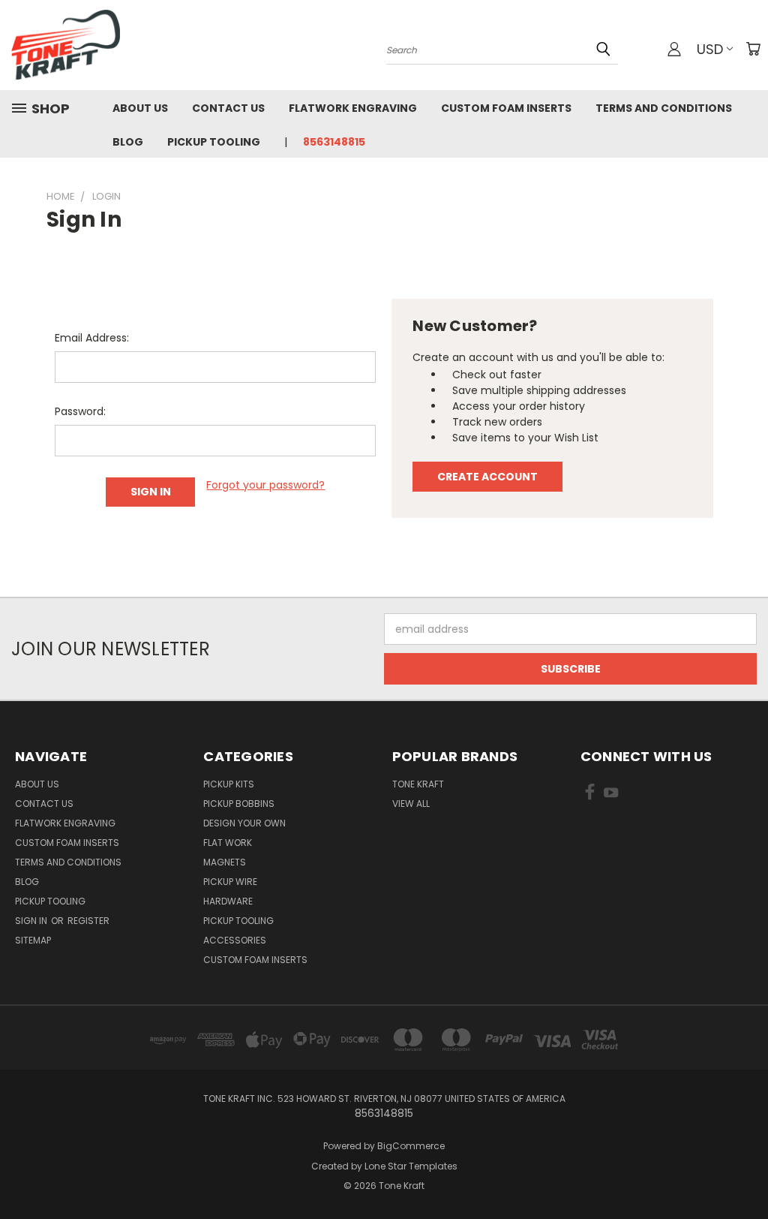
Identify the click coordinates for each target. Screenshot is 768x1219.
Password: (80, 411)
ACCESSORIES (234, 940)
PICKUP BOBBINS (238, 803)
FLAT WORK (227, 842)
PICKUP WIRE (230, 881)
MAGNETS (224, 862)
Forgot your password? (265, 484)
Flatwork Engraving (353, 108)
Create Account (487, 476)
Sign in (32, 920)
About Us (140, 108)
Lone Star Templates (411, 1166)
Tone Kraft (418, 784)
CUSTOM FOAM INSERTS (255, 959)
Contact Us (228, 108)
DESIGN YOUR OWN (244, 823)
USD (710, 49)
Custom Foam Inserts (506, 108)
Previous (745, 1172)
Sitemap (33, 940)
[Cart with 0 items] (753, 48)
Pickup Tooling (213, 141)
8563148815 (334, 141)
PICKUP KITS (228, 784)
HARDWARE (228, 901)
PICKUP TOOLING (238, 920)
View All (411, 803)
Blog (127, 141)
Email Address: (92, 337)
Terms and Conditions (664, 108)
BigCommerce (411, 1145)
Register (89, 920)
